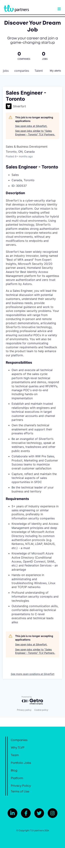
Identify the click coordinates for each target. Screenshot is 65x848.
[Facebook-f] (26, 813)
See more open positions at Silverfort (32, 673)
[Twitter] (39, 813)
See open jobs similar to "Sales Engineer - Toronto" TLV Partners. (35, 132)
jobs (6, 70)
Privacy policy (24, 709)
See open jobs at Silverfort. (31, 125)
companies (21, 70)
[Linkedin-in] (12, 813)
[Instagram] (52, 813)
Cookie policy (41, 709)
